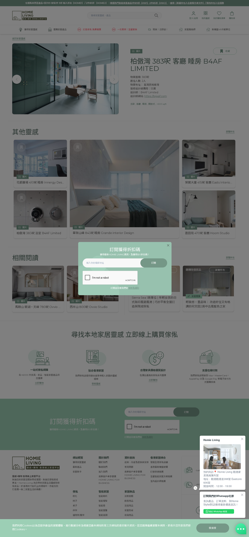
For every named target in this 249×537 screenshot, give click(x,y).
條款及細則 (133, 288)
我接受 (212, 528)
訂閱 (153, 262)
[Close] (168, 245)
